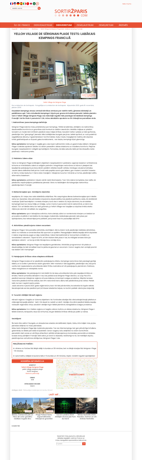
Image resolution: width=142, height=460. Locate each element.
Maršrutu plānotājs (32, 373)
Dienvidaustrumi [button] (43, 25)
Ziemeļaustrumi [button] (85, 25)
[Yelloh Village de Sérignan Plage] (54, 70)
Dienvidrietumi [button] (64, 25)
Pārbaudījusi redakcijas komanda (35, 390)
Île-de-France (22, 25)
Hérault (50, 390)
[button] (15, 70)
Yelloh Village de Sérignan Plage (54, 102)
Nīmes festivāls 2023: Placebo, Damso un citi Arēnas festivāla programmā (86, 417)
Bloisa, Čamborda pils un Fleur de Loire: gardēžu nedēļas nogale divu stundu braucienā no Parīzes (22, 417)
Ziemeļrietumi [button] (106, 25)
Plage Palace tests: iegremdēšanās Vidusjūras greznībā (43, 417)
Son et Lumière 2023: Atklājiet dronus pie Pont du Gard (65, 417)
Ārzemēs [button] (123, 25)
